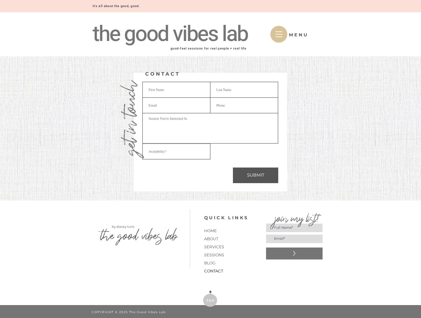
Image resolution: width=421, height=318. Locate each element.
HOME (210, 231)
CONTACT (213, 271)
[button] (278, 34)
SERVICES (214, 247)
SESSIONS (214, 255)
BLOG (209, 263)
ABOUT (211, 239)
